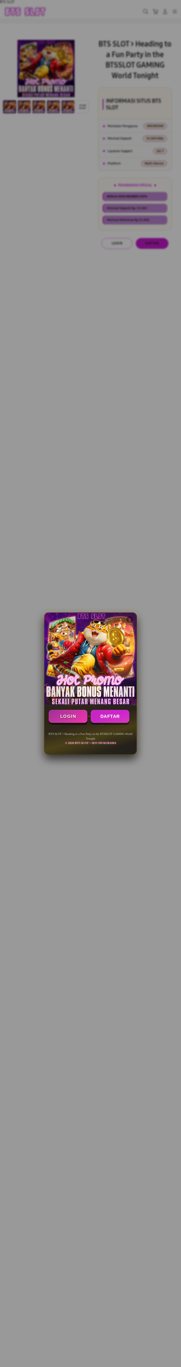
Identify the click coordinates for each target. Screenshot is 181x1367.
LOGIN (68, 716)
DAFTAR (110, 716)
